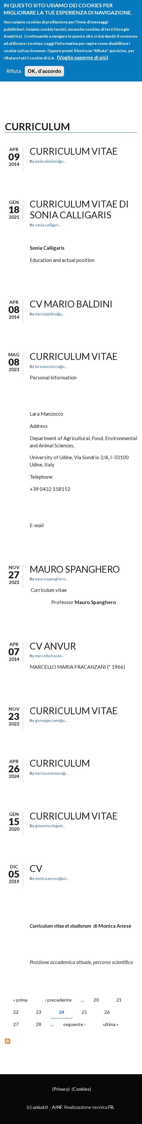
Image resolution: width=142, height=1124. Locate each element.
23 (38, 1012)
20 (96, 1000)
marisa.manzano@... (51, 773)
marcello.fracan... (49, 656)
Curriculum (60, 763)
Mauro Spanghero (75, 569)
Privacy (60, 1089)
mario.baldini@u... (49, 314)
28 (38, 1024)
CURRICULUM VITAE (74, 815)
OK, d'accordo (44, 71)
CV (36, 868)
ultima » (111, 1024)
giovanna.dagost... (50, 825)
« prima (20, 1000)
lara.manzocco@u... (50, 366)
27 (15, 1024)
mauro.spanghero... (51, 579)
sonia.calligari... (47, 225)
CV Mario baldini (71, 303)
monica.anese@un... (51, 878)
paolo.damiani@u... (50, 161)
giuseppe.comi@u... (51, 720)
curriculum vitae (74, 151)
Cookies (81, 1089)
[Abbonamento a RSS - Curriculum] (71, 1040)
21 (119, 1000)
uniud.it (40, 1107)
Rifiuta (13, 71)
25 (84, 1012)
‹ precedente (58, 1000)
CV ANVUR (53, 646)
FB (111, 1107)
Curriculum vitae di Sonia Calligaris (79, 209)
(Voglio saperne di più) (82, 57)
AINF (57, 1107)
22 (15, 1012)
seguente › (74, 1024)
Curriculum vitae (74, 356)
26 (107, 1012)
